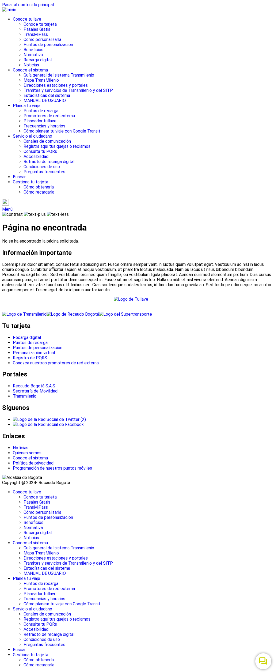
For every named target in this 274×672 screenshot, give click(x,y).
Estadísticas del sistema (47, 95)
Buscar (19, 176)
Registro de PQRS (30, 357)
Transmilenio (24, 396)
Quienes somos (27, 452)
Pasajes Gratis (37, 29)
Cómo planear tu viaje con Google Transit (62, 131)
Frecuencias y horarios (44, 126)
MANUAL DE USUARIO (45, 100)
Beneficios (33, 49)
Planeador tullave (40, 120)
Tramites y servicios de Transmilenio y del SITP (68, 90)
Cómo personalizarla (42, 39)
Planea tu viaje (26, 105)
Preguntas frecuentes (44, 171)
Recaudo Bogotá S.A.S (34, 385)
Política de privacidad (33, 463)
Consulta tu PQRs (40, 151)
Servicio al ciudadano (32, 136)
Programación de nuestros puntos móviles (52, 468)
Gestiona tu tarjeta (30, 181)
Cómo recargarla (39, 192)
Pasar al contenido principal (28, 4)
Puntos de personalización (48, 44)
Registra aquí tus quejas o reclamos (57, 146)
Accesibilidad (36, 156)
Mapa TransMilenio (41, 80)
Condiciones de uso (42, 166)
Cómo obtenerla (39, 187)
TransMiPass (36, 34)
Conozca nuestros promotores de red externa (56, 362)
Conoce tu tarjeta (40, 24)
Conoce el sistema (30, 70)
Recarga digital (38, 59)
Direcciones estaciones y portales (56, 85)
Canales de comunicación (47, 141)
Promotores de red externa (49, 115)
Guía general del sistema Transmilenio (59, 75)
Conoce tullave (27, 19)
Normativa (33, 54)
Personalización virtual (34, 352)
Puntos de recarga (41, 110)
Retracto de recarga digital (49, 161)
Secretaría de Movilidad (35, 391)
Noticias (31, 64)
